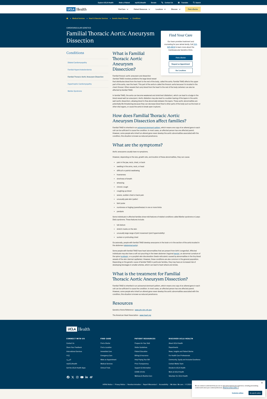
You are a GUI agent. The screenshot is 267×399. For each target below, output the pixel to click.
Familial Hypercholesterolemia (80, 69)
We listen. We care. (177, 384)
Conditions (136, 18)
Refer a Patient (124, 2)
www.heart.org (145, 315)
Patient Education (141, 351)
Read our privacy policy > (230, 388)
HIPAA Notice (107, 384)
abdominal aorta (130, 245)
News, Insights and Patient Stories (181, 351)
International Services (74, 351)
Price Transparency (142, 364)
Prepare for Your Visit (142, 343)
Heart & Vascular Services (98, 18)
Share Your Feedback (74, 347)
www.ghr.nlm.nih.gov (143, 310)
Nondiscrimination (134, 384)
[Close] (262, 382)
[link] (68, 377)
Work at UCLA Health (176, 372)
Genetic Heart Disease (120, 18)
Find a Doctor (193, 9)
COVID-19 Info (140, 372)
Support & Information (143, 368)
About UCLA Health (176, 343)
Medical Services (78, 18)
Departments (173, 347)
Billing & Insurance (141, 355)
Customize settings (237, 393)
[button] (106, 3)
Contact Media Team (176, 364)
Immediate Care (106, 351)
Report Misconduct (150, 384)
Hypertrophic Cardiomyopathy (80, 84)
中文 (68, 355)
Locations (159, 9)
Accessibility (163, 384)
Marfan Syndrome (75, 91)
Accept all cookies (255, 393)
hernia (176, 253)
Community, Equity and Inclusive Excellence (184, 359)
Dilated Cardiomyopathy (77, 62)
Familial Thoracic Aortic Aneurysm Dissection (85, 76)
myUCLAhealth (140, 2)
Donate (153, 2)
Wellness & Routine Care (143, 376)
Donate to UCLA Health (177, 368)
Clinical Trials (105, 368)
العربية (68, 359)
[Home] (67, 18)
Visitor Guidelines (141, 347)
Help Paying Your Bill (142, 359)
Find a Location (106, 347)
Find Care (121, 9)
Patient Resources (140, 9)
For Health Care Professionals (179, 355)
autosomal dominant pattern (149, 127)
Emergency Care (106, 355)
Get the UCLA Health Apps (76, 368)
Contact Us (169, 2)
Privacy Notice (120, 384)
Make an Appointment (108, 359)
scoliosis (124, 256)
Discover (174, 9)
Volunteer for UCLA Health (178, 376)
